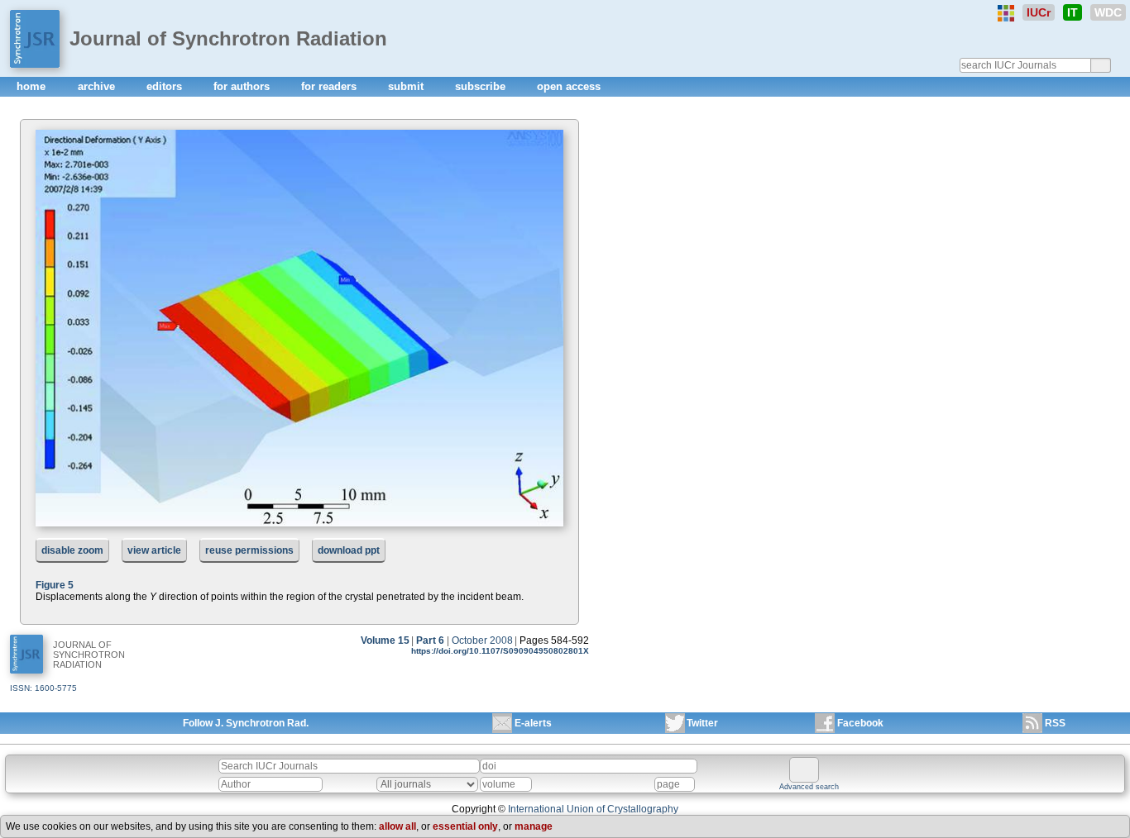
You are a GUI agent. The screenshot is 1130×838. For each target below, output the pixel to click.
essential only (465, 826)
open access (569, 86)
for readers (330, 86)
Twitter (702, 723)
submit (407, 86)
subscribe (482, 86)
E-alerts (533, 723)
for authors (243, 86)
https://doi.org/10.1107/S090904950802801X (500, 650)
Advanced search (809, 787)
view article (154, 550)
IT (1072, 12)
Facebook (860, 723)
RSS (1055, 723)
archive (98, 86)
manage (534, 826)
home (33, 86)
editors (165, 86)
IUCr (1039, 12)
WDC (1108, 12)
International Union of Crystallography (593, 809)
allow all (397, 826)
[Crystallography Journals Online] (1005, 13)
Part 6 (430, 640)
